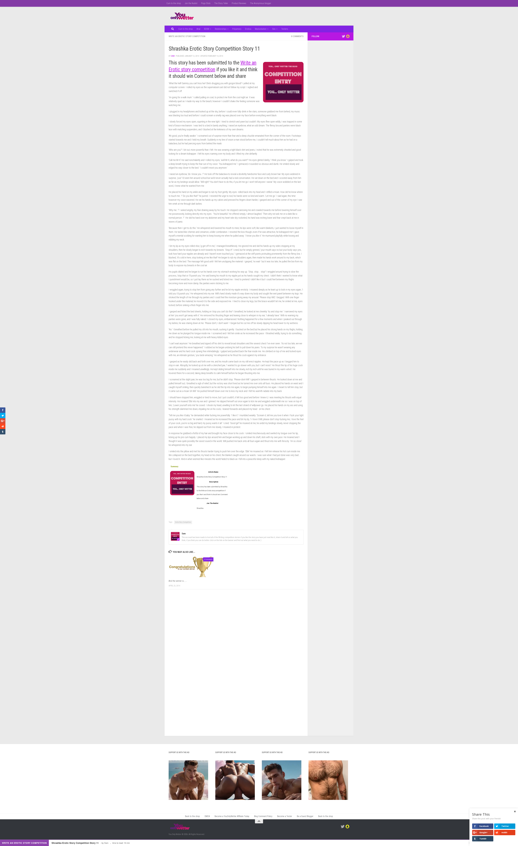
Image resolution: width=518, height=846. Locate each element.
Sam (173, 56)
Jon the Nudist (191, 3)
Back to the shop (192, 816)
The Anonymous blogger (260, 3)
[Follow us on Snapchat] (347, 36)
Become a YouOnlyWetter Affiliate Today (232, 816)
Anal (198, 29)
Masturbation (260, 29)
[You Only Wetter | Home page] (182, 16)
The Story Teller (221, 3)
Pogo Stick (205, 3)
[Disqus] (236, 628)
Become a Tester (284, 816)
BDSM (206, 29)
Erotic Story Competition (183, 522)
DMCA (207, 816)
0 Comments (297, 36)
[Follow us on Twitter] (343, 36)
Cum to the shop (173, 3)
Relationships (220, 29)
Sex (273, 29)
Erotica (248, 29)
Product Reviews (239, 3)
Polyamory (236, 29)
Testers (284, 29)
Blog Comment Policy (263, 816)
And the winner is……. (178, 581)
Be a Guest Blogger (305, 816)
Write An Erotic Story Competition (187, 36)
